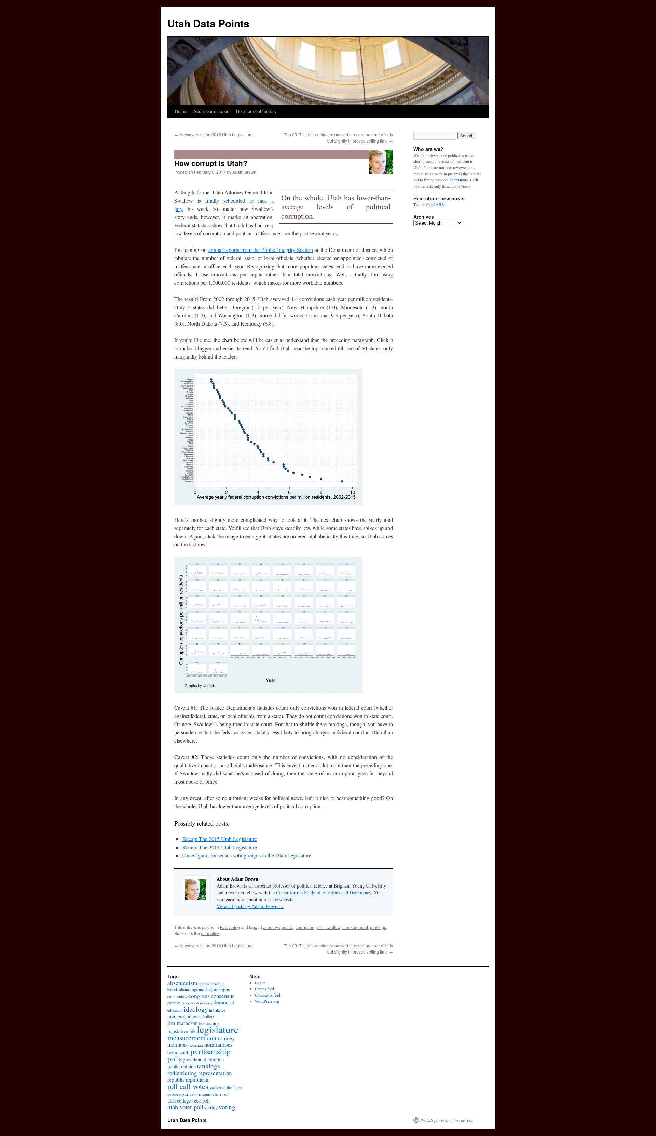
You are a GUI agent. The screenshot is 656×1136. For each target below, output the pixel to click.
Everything (230, 927)
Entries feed (264, 988)
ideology (196, 1009)
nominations (218, 1045)
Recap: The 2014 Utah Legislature (219, 847)
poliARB (436, 204)
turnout (222, 1094)
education (175, 1010)
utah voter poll (185, 1107)
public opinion (181, 1066)
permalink (210, 933)
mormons (177, 1044)
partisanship (210, 1051)
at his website (280, 899)
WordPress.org (267, 1001)
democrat (224, 1002)
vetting (211, 1107)
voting (227, 1107)
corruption (305, 927)
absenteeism (182, 982)
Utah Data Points (208, 23)
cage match (199, 989)
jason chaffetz (203, 1016)
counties (174, 1002)
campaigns (219, 989)
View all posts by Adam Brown (250, 906)
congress (199, 996)
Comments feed (267, 995)
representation (215, 1073)
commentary (177, 996)
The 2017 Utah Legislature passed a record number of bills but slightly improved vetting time (338, 138)
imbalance (217, 1010)
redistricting (182, 1073)
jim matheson (182, 1023)
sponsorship (175, 1094)
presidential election (203, 1059)
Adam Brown (244, 172)
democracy (204, 1003)
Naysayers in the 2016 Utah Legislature (213, 134)
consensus (222, 996)
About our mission (211, 111)
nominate (196, 1045)
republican (197, 1079)
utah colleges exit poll (188, 1100)
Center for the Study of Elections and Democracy (323, 892)
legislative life (181, 1031)
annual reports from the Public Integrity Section (260, 249)
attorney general (278, 927)
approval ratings (211, 983)
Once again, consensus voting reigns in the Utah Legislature (246, 855)
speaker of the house (225, 1087)
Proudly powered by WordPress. (446, 1120)
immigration (179, 1016)
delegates (188, 1003)
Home (181, 111)
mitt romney (221, 1038)
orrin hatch (178, 1052)
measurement (355, 927)
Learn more (459, 179)
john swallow (328, 927)
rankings (378, 927)
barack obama (178, 989)
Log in (260, 982)
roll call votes (187, 1086)
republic (176, 1079)
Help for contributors (256, 111)
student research (199, 1094)
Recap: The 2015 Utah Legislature (219, 838)
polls (174, 1059)
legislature (217, 1029)
